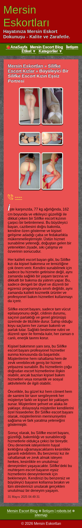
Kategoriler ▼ (50, 51)
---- (18, 197)
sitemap (41, 515)
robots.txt (63, 511)
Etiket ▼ (29, 51)
